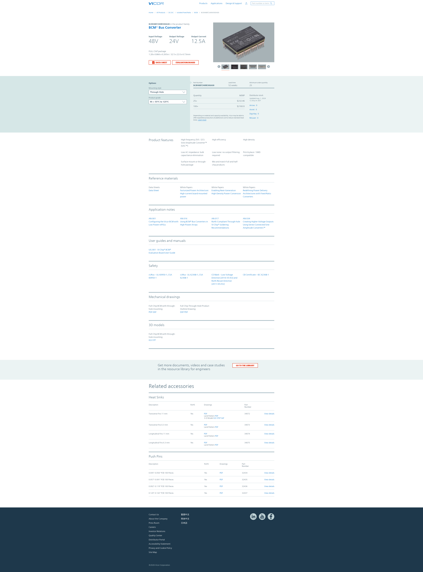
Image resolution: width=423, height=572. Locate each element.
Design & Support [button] (234, 3)
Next (271, 43)
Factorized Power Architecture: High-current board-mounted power (194, 193)
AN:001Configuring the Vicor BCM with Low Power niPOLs (163, 221)
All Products (161, 12)
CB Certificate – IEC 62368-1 (256, 274)
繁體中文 (185, 514)
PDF (150, 312)
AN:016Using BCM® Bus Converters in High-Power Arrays (194, 221)
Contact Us (154, 514)
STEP (219, 418)
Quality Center (155, 535)
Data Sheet (161, 62)
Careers (152, 527)
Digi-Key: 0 (254, 114)
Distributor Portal (157, 539)
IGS (150, 340)
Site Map (153, 552)
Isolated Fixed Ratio (184, 12)
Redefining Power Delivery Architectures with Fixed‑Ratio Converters (257, 193)
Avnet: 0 (253, 109)
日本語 (184, 523)
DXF (154, 312)
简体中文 (185, 518)
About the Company (158, 518)
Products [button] (203, 3)
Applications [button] (216, 3)
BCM (196, 12)
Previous (216, 43)
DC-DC (171, 12)
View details (269, 414)
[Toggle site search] (262, 3)
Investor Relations (157, 531)
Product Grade (154, 98)
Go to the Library (245, 365)
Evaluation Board (185, 62)
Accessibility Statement (159, 544)
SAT (222, 418)
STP (154, 340)
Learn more (202, 120)
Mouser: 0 (254, 118)
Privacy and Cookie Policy (160, 548)
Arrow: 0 (253, 105)
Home (151, 12)
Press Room (154, 523)
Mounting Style (155, 88)
